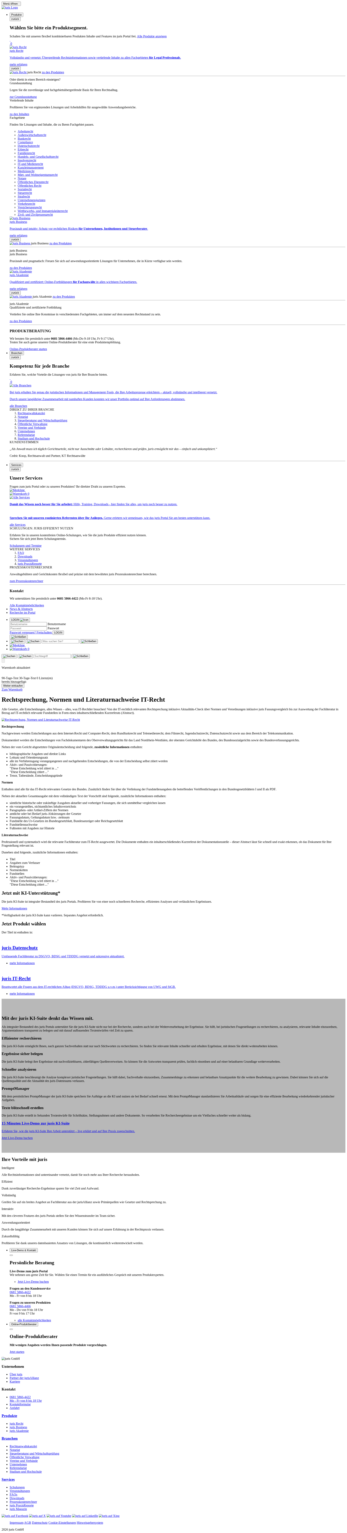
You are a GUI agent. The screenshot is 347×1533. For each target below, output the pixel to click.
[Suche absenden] (33, 641)
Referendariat (18, 1468)
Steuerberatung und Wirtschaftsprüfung (34, 1453)
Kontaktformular (20, 1404)
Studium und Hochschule (26, 1471)
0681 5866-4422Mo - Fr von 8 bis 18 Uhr (26, 1398)
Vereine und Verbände (24, 1460)
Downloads (17, 1498)
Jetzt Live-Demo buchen (17, 1138)
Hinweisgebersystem (90, 1522)
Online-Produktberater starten (28, 349)
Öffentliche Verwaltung (24, 1457)
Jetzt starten (17, 1352)
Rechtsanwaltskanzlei (23, 1446)
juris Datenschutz (20, 947)
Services (8, 1479)
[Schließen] (19, 637)
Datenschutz (40, 1522)
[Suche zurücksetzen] (89, 641)
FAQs (13, 1494)
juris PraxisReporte (22, 1505)
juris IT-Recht (16, 978)
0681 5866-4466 (20, 1306)
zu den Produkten (53, 72)
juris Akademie (19, 1431)
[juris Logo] (10, 7)
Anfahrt (14, 1408)
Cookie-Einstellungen (62, 1522)
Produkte (9, 1416)
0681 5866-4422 (20, 1292)
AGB (27, 1522)
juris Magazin (18, 1509)
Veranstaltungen (20, 1491)
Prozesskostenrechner (23, 1501)
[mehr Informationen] (173, 939)
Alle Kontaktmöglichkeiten (27, 605)
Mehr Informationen (14, 908)
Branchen (10, 1438)
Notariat (15, 1450)
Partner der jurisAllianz (24, 1378)
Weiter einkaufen (13, 685)
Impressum (16, 1522)
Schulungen (17, 1487)
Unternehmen (18, 1464)
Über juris (16, 1374)
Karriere (15, 1381)
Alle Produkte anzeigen (152, 36)
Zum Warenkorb (12, 689)
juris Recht (16, 1423)
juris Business (18, 1427)
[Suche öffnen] (17, 641)
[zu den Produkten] (18, 72)
